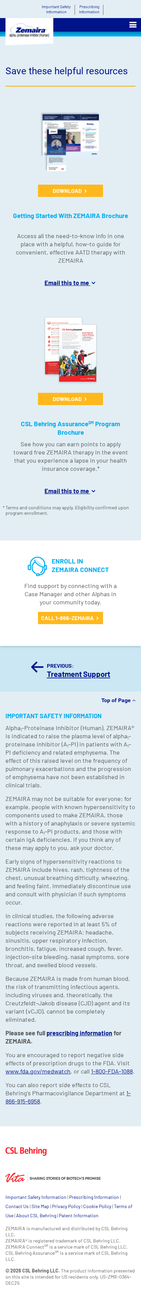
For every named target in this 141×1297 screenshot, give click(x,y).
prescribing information (79, 1033)
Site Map (40, 1206)
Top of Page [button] (116, 700)
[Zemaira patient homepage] (27, 34)
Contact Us (17, 1206)
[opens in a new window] (30, 1169)
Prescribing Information (94, 1197)
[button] (133, 25)
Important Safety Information (35, 1197)
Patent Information (79, 1215)
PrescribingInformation (89, 9)
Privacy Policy (66, 1206)
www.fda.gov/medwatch (37, 1071)
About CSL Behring (36, 1215)
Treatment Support (78, 673)
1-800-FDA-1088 (112, 1071)
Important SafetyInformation (56, 9)
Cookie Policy (97, 1206)
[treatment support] (37, 670)
